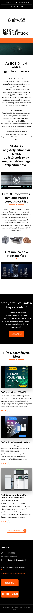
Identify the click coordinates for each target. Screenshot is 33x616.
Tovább (3, 411)
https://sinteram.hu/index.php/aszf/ (13, 574)
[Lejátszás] (2, 187)
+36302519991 (9, 553)
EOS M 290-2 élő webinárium (15, 442)
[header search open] (22, 7)
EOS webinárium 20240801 (14, 392)
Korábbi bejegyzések (14, 530)
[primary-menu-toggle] (2, 40)
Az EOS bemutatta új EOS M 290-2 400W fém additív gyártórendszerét (14, 498)
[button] (16, 180)
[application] (16, 180)
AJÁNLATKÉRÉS (16, 334)
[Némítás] (28, 187)
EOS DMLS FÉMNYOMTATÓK (15, 32)
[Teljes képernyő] (30, 187)
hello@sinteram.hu (10, 556)
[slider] (15, 186)
